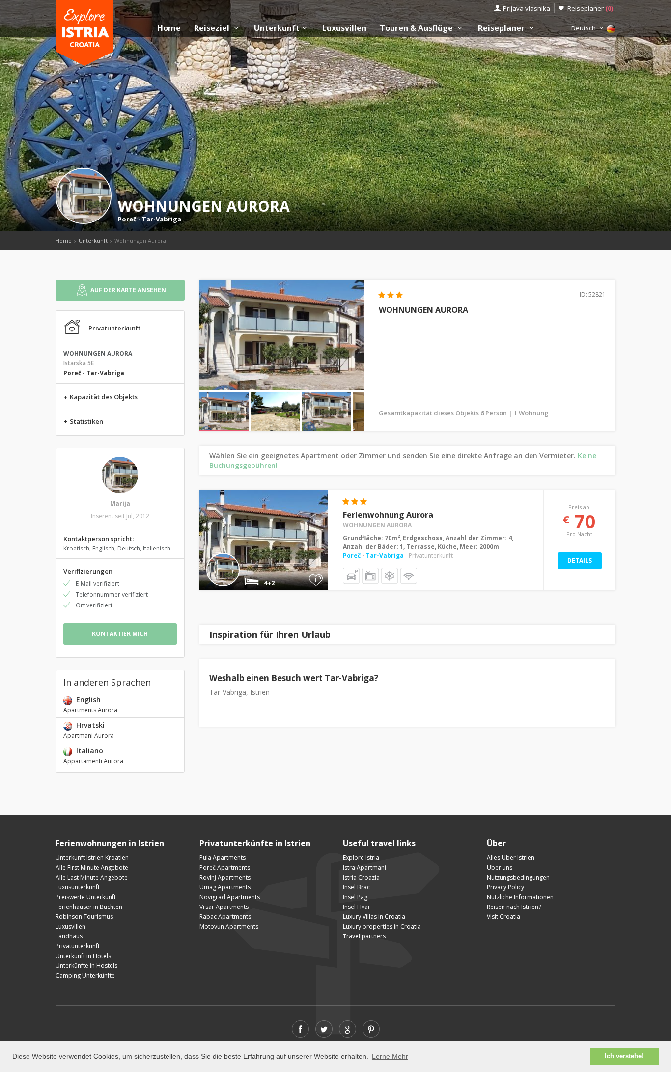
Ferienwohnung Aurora (388, 514)
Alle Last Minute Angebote (92, 877)
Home (169, 28)
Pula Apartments (222, 857)
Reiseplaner (590, 8)
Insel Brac (356, 887)
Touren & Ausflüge (417, 28)
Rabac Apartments (225, 916)
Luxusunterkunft (78, 887)
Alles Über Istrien (510, 857)
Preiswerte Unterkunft (86, 897)
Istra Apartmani (364, 867)
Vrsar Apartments (224, 907)
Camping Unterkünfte (85, 975)
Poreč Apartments (224, 867)
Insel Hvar (356, 907)
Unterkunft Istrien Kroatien (92, 857)
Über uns (499, 867)
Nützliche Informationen (520, 897)
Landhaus (69, 936)
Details (579, 560)
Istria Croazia (361, 877)
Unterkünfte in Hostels (86, 966)
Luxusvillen (344, 28)
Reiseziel (212, 28)
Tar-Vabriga (161, 219)
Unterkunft (277, 28)
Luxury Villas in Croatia (374, 916)
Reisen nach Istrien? (514, 907)
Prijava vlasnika (526, 8)
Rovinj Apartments (225, 877)
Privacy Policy (505, 887)
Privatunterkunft (78, 946)
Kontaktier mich (120, 634)
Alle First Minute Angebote (92, 867)
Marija (120, 503)
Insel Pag (355, 897)
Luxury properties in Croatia (382, 926)
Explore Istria (361, 857)
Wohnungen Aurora (377, 525)
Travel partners (364, 936)
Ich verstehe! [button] (624, 1056)
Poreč (127, 219)
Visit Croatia (503, 916)
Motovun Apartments (228, 926)
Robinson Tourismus (84, 916)
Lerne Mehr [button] (390, 1056)
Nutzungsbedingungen (518, 877)
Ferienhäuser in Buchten (89, 907)
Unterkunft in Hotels (83, 956)
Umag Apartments (225, 887)
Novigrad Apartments (229, 897)
